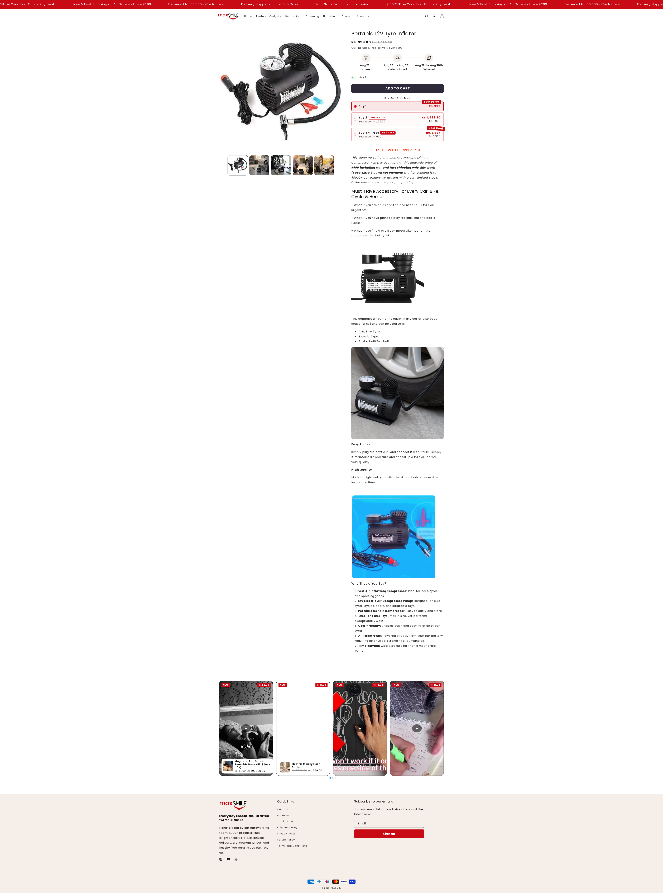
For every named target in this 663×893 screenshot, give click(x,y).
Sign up (389, 834)
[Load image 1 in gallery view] (238, 165)
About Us (283, 815)
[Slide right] (339, 165)
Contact (283, 809)
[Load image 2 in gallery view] (259, 165)
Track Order (285, 821)
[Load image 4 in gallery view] (303, 165)
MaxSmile (336, 888)
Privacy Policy (286, 833)
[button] (427, 16)
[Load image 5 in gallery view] (324, 165)
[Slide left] (223, 165)
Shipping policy (287, 827)
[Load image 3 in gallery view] (281, 165)
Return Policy (286, 839)
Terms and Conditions (292, 846)
